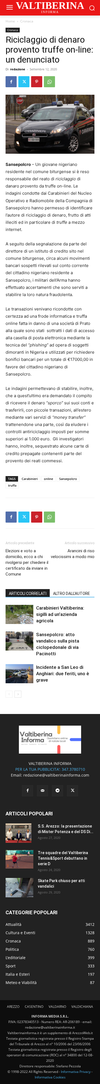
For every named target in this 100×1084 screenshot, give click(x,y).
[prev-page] (9, 694)
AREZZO (13, 1006)
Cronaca (26, 21)
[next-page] (17, 694)
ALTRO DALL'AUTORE (71, 593)
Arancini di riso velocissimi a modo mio (72, 553)
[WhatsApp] (49, 81)
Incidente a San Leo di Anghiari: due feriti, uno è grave (62, 673)
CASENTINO (34, 1006)
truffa (12, 485)
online (48, 479)
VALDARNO (57, 1006)
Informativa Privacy (76, 1071)
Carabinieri (30, 479)
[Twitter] (23, 81)
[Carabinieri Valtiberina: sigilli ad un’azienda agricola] (19, 614)
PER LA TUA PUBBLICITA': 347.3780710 (50, 769)
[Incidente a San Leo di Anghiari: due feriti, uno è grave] (19, 673)
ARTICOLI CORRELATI (27, 593)
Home (10, 21)
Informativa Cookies (50, 1077)
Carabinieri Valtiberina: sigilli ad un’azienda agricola (60, 614)
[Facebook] (11, 81)
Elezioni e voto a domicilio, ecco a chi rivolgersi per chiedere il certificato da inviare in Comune (27, 562)
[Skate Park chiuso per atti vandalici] (19, 887)
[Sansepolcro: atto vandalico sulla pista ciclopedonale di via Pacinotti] (19, 641)
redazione (17, 69)
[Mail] (42, 790)
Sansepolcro (68, 479)
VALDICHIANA (82, 1006)
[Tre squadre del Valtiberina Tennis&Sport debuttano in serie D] (19, 859)
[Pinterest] (36, 81)
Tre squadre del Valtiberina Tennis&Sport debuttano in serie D (63, 858)
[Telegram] (57, 790)
